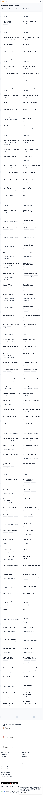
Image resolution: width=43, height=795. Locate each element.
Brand (10, 788)
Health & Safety (4, 754)
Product (6, 786)
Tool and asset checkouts (6, 774)
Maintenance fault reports (6, 776)
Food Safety (3, 756)
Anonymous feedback (5, 772)
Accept (21, 792)
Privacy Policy (28, 790)
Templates (11, 786)
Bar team (24, 754)
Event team (24, 758)
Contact (2, 788)
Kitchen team (25, 763)
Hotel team (24, 761)
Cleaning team (25, 756)
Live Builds (17, 786)
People (2, 760)
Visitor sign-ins (4, 770)
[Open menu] (40, 1)
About (2, 786)
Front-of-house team (26, 760)
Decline (25, 792)
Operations (3, 758)
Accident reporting (5, 768)
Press (7, 788)
